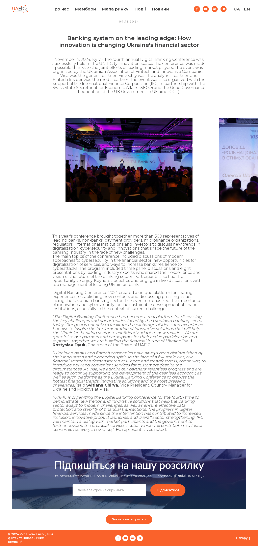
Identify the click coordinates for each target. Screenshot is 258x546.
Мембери (85, 9)
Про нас (60, 9)
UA (237, 9)
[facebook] (197, 9)
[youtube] (206, 9)
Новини (160, 9)
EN (247, 9)
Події (140, 9)
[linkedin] (215, 9)
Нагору (242, 538)
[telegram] (224, 9)
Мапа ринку (115, 9)
